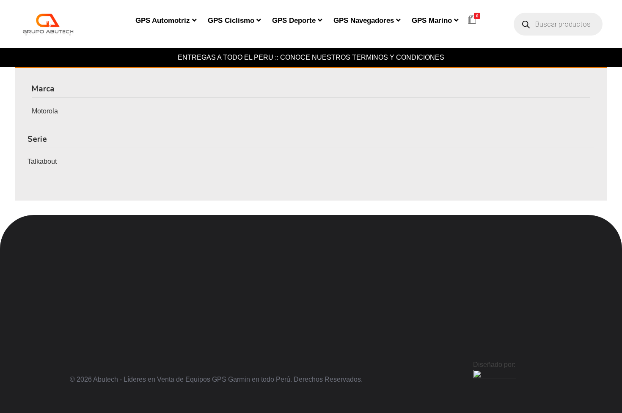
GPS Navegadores (363, 21)
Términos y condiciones (230, 315)
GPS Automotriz (162, 21)
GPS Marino (432, 21)
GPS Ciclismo (231, 21)
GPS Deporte (294, 21)
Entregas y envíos (222, 288)
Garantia (208, 302)
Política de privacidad (228, 275)
